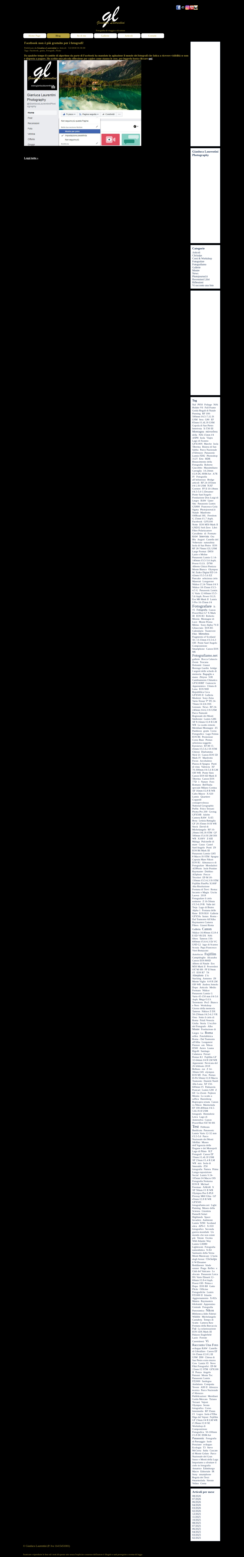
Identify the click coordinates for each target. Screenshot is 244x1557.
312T (195, 458)
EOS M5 (196, 1075)
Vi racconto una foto (203, 285)
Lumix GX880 (199, 1244)
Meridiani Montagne (202, 728)
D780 (210, 563)
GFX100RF (198, 683)
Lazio (195, 1337)
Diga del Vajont (200, 1417)
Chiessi (196, 752)
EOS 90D (204, 689)
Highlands (197, 1217)
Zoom (195, 662)
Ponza (198, 1372)
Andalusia (197, 1384)
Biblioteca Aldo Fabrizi (204, 1313)
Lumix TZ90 (198, 1223)
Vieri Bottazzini (200, 950)
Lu (202, 1033)
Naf (194, 404)
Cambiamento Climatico (204, 680)
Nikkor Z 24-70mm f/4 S (205, 584)
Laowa (195, 895)
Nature (204, 781)
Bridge (210, 479)
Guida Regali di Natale (204, 410)
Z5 (216, 728)
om (203, 1045)
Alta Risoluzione (200, 886)
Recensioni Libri (201, 279)
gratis (42, 50)
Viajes (209, 437)
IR (213, 1471)
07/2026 (196, 1499)
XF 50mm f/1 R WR (202, 1190)
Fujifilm (210, 954)
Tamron (196, 1011)
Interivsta (197, 428)
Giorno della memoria (203, 1008)
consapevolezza (200, 802)
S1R (210, 677)
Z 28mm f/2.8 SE (201, 1423)
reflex (195, 1036)
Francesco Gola (209, 506)
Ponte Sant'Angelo (201, 494)
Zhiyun (203, 677)
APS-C (202, 1226)
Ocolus (209, 1238)
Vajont (204, 1402)
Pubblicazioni (199, 1396)
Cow (194, 1363)
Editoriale (205, 1471)
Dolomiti (196, 665)
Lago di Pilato (199, 1151)
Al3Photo (197, 868)
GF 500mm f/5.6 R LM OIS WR (204, 835)
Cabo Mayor (198, 793)
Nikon (210, 1310)
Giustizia (206, 1211)
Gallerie (196, 267)
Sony (195, 1474)
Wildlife (196, 1316)
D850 (210, 551)
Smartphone (198, 648)
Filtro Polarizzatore (202, 530)
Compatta (209, 1384)
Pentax (208, 740)
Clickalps (197, 255)
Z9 (214, 847)
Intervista (204, 536)
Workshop (206, 1005)
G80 (207, 419)
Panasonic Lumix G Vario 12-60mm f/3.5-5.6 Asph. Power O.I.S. (204, 593)
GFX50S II (197, 695)
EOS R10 (204, 913)
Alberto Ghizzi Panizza (204, 566)
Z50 (205, 1166)
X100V (201, 838)
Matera (195, 1301)
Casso (202, 844)
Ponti (209, 847)
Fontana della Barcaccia (204, 1325)
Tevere (195, 1387)
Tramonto (197, 1081)
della (194, 434)
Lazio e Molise (199, 554)
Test (195, 1126)
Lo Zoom (201, 1093)
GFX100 (208, 521)
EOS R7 (201, 972)
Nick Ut (196, 754)
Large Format (199, 551)
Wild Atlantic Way (201, 1241)
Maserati (196, 581)
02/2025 (196, 1537)
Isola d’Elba (210, 1414)
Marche (208, 443)
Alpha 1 (196, 910)
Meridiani (213, 1396)
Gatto (212, 1286)
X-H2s (213, 1298)
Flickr (58, 50)
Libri (214, 527)
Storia (203, 1023)
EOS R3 (200, 616)
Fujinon (212, 1092)
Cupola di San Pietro (202, 425)
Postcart (196, 1090)
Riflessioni (197, 282)
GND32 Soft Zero (201, 527)
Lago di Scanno (200, 440)
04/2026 (196, 1504)
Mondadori (211, 865)
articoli (195, 482)
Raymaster (197, 871)
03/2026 (196, 1507)
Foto (205, 1075)
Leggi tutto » (31, 158)
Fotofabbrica (206, 1036)
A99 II (204, 1387)
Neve (213, 1363)
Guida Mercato (200, 1399)
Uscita (213, 892)
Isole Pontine (210, 868)
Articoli (196, 252)
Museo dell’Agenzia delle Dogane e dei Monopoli (204, 1145)
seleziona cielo (210, 578)
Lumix (195, 796)
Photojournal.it (200, 276)
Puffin (195, 808)
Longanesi (207, 1042)
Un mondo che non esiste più (203, 1235)
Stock (195, 826)
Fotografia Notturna (202, 1181)
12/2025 (196, 1513)
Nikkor (206, 990)
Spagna (214, 856)
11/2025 (196, 1516)
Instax (205, 916)
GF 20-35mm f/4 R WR (204, 823)
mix (200, 1163)
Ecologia (196, 1447)
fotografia (197, 1169)
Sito (194, 503)
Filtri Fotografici (200, 1366)
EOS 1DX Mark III (202, 1331)
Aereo (203, 1048)
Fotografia (202, 609)
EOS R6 (196, 737)
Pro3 (206, 1002)
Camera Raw (206, 1322)
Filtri (194, 634)
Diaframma (207, 752)
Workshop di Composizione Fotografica (199, 1429)
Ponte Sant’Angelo (207, 643)
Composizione (199, 645)
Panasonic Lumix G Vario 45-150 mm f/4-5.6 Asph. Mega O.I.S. (205, 996)
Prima (215, 1169)
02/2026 (196, 1510)
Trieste (200, 1238)
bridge (213, 668)
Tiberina (196, 778)
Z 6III (210, 838)
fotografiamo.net (200, 1205)
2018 (203, 895)
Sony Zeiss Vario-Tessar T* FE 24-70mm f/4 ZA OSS (204, 701)
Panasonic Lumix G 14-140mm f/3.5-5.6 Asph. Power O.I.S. (204, 560)
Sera (201, 419)
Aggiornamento (200, 1298)
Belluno (196, 1069)
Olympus (197, 1405)
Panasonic (198, 1438)
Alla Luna (197, 1083)
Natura (207, 1169)
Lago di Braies (206, 907)
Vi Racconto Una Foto (205, 1343)
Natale (195, 512)
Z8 (214, 978)
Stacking (196, 978)
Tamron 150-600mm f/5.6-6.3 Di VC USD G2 (204, 941)
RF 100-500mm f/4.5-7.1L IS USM (203, 416)
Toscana (204, 662)
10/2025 (196, 1519)
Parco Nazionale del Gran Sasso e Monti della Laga (205, 1456)
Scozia (195, 947)
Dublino (209, 871)
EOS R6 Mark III (201, 850)
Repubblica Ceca (201, 692)
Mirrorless (204, 633)
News (195, 273)
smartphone (205, 1474)
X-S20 (210, 793)
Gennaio (196, 707)
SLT (210, 1151)
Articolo (204, 987)
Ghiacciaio (197, 628)
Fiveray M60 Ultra (201, 1196)
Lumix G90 (208, 1090)
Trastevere (210, 631)
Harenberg (205, 1099)
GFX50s (196, 916)
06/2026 (196, 1502)
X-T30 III (208, 428)
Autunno (207, 978)
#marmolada (198, 1480)
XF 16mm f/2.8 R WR (203, 790)
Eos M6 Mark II (200, 599)
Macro (195, 1471)
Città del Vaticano (201, 1271)
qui (150, 58)
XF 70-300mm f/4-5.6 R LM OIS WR (205, 769)
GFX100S (197, 443)
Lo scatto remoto (206, 725)
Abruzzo (213, 1387)
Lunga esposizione (202, 1172)
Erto (201, 458)
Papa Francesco (209, 947)
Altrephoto (197, 975)
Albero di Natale (200, 963)
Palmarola (210, 1087)
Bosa (194, 820)
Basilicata (197, 1130)
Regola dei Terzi (200, 1477)
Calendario (197, 630)
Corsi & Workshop (202, 258)
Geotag (212, 811)
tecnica (196, 1390)
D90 (201, 1357)
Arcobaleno (206, 760)
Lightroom (197, 1247)
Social (195, 1175)
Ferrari (206, 1054)
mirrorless (212, 431)
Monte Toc (207, 1375)
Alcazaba (212, 957)
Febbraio (205, 1127)
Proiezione (207, 737)
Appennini (197, 1063)
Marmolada (209, 1105)
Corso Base (198, 740)
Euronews (197, 746)
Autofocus (197, 954)
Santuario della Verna (203, 1253)
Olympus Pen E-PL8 (202, 1193)
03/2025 (196, 1534)
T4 (207, 972)
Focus (195, 760)
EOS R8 (204, 1286)
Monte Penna (205, 622)
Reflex (211, 1268)
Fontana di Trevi (200, 889)
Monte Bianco (199, 569)
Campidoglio (199, 957)
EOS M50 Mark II (208, 524)
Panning (196, 413)
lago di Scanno (210, 944)
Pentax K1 (197, 1057)
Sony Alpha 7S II (209, 625)
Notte (195, 524)
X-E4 (209, 1250)
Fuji (194, 1328)
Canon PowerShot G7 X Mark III (204, 613)
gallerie (196, 659)
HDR (207, 458)
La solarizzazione (207, 1328)
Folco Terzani (207, 808)
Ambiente (208, 1220)
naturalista (209, 542)
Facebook (34, 50)
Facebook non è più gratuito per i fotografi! (53, 43)
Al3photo (197, 874)
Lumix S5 (204, 1363)
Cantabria (197, 1319)
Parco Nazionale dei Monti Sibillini (202, 1139)
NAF (210, 485)
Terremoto (197, 1002)
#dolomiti (197, 1304)
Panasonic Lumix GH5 (204, 853)
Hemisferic (209, 1114)
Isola (202, 437)
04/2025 (196, 1531)
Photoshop (212, 455)
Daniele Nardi (211, 1081)
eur (203, 1069)
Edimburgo (209, 1468)
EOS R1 (196, 862)
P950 (200, 404)
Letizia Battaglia (207, 820)
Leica (195, 1117)
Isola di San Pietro (201, 545)
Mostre (196, 270)
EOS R (195, 1184)
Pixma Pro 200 (199, 811)
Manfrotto (208, 757)
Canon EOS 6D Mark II (204, 775)
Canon (207, 929)
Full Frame (210, 407)
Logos (200, 1414)
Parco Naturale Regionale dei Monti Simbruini (202, 716)
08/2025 (196, 1522)
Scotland (211, 1223)
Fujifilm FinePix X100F (204, 883)
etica (194, 1226)
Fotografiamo (199, 264)
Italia (205, 1450)
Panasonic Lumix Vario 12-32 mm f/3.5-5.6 (204, 1133)
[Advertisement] (205, 94)
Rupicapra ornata (201, 1102)
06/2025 (196, 1528)
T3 (204, 1447)
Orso (194, 1017)
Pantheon (197, 731)
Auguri (201, 539)
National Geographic (203, 805)
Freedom (212, 515)
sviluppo (207, 1444)
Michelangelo (209, 1316)
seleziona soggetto (201, 743)
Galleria (196, 929)
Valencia (205, 766)
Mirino (195, 625)
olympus (209, 1072)
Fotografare (198, 261)
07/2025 (196, 1525)
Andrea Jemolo (210, 984)
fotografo (197, 1114)
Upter (210, 500)
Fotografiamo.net (204, 655)
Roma (209, 1032)
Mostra (195, 1096)
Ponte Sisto (208, 772)
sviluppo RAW (199, 1348)
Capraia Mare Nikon (202, 859)
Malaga (196, 841)
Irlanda (207, 1295)
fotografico (198, 1229)
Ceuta (203, 1483)
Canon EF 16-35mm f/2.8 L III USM (204, 1354)
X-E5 (210, 817)
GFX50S (196, 1202)
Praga (203, 1268)
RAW (203, 500)
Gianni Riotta (207, 925)
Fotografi (50, 50)
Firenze (196, 1045)
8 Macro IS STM (200, 856)
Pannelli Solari (199, 1214)
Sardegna (206, 1381)
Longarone (208, 581)
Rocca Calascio (209, 659)
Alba (210, 1026)
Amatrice (197, 1468)
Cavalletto (197, 533)
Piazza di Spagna (201, 763)
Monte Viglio (199, 981)
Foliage (208, 404)
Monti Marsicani (200, 1256)
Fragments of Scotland (203, 637)
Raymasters (207, 1301)
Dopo (195, 987)
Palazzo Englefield (201, 1334)
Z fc (207, 975)
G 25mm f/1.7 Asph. (202, 518)
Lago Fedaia (212, 734)
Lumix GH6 (210, 719)
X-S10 (210, 1226)
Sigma (195, 509)
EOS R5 (209, 628)
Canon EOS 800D (201, 960)
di (205, 533)
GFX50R (197, 814)
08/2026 (196, 1496)
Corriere (196, 488)
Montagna (198, 431)
